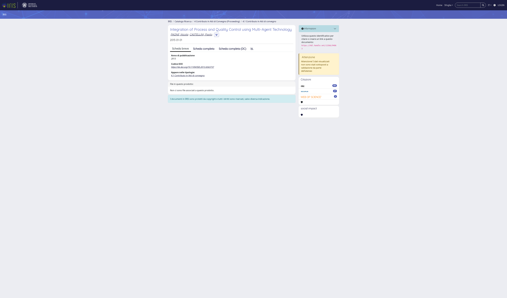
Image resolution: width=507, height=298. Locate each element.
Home (439, 5)
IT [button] (489, 5)
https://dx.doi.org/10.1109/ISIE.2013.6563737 (192, 67)
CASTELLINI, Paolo (201, 34)
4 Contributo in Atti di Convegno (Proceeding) (217, 21)
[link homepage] (10, 5)
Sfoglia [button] (447, 5)
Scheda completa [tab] (203, 48)
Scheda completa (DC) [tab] (232, 48)
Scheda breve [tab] (180, 48)
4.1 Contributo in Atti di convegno (259, 21)
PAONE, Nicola (179, 34)
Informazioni (310, 28)
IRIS (170, 21)
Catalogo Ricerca (183, 21)
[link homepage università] (29, 5)
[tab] (252, 49)
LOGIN (501, 5)
